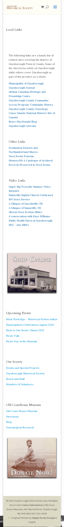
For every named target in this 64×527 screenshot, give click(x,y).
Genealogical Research (20, 427)
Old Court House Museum (21, 411)
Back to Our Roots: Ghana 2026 (25, 330)
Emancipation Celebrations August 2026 (30, 324)
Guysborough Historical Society (25, 373)
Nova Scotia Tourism (21, 156)
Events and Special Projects (22, 368)
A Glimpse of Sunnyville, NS (25, 208)
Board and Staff (15, 379)
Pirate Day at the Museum (21, 341)
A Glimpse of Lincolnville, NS (26, 203)
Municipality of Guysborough (26, 83)
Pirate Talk (12, 335)
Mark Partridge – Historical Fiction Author (32, 319)
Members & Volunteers (19, 384)
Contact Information (32, 505)
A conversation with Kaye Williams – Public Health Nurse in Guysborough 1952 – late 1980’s (31, 220)
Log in (32, 522)
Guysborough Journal (22, 87)
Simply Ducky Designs (44, 517)
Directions (12, 416)
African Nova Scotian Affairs (25, 212)
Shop (9, 422)
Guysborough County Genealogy (28, 109)
